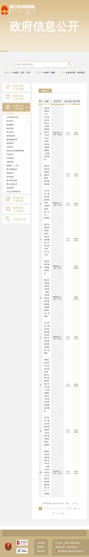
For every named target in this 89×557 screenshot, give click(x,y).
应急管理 (10, 187)
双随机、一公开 (13, 165)
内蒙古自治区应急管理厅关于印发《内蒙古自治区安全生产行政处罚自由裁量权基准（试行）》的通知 (46, 472)
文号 (28, 72)
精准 (47, 72)
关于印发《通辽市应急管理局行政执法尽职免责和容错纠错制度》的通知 (46, 338)
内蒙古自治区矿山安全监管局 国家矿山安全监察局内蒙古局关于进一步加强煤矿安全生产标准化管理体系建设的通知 (46, 385)
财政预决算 (11, 135)
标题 (16, 72)
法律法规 (10, 161)
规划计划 (10, 128)
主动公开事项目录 (14, 191)
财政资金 (10, 173)
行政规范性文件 (13, 117)
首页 (67, 503)
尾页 (75, 508)
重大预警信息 (12, 169)
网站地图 (41, 542)
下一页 (68, 508)
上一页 (74, 503)
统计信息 (10, 132)
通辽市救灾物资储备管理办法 (46, 267)
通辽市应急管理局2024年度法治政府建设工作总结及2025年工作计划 (46, 239)
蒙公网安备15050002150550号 (70, 551)
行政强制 (10, 158)
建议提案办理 (12, 139)
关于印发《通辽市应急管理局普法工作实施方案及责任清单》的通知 (46, 431)
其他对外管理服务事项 (15, 150)
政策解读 (10, 124)
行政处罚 (10, 154)
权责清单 (10, 143)
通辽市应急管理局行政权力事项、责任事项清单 (46, 175)
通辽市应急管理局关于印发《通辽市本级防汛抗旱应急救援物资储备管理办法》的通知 (46, 298)
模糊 (53, 72)
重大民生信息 (12, 180)
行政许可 (10, 147)
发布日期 (71, 72)
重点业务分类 (12, 184)
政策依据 (10, 176)
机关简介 (10, 121)
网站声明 (41, 551)
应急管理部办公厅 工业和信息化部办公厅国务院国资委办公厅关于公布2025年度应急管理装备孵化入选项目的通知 (46, 133)
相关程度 (81, 72)
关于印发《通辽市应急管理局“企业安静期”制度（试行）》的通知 (46, 204)
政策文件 (10, 113)
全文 (22, 72)
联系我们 (41, 547)
